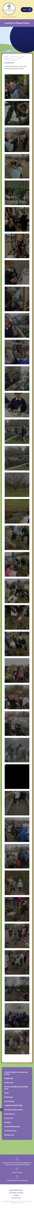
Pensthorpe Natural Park (11, 60)
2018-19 (19, 58)
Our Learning (14, 56)
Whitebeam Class (9, 58)
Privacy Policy (16, 1198)
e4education (20, 1203)
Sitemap (16, 1195)
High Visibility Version (16, 1190)
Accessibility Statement (16, 1193)
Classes (22, 56)
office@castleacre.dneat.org (17, 1180)
